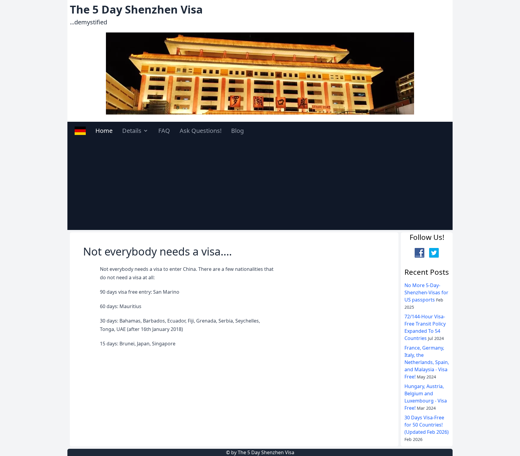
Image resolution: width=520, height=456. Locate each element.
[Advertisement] (260, 185)
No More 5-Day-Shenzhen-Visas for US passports (426, 291)
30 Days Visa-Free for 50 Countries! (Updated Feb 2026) (426, 424)
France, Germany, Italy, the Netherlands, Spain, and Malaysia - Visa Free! (426, 361)
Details (131, 131)
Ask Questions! (200, 131)
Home (104, 131)
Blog (237, 131)
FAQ (164, 131)
